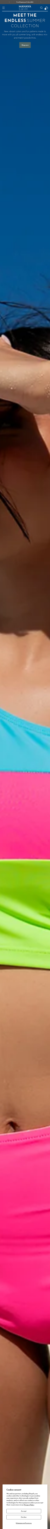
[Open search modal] (41, 7)
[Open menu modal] (3, 7)
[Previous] (9, 2)
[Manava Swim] (25, 7)
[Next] (40, 2)
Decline (24, 1517)
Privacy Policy (29, 1504)
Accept (24, 1511)
